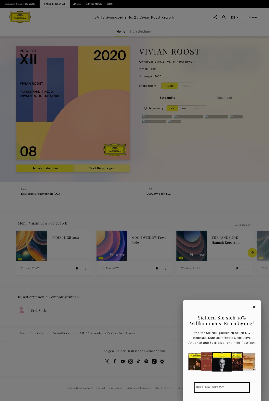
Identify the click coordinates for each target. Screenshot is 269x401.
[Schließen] (254, 307)
